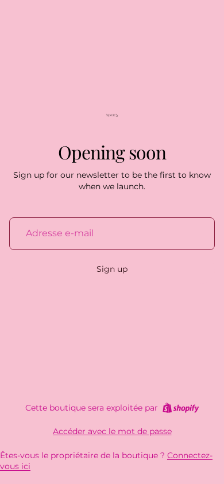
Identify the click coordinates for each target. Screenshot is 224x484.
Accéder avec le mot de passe (112, 431)
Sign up (112, 269)
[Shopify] (181, 408)
